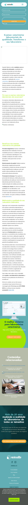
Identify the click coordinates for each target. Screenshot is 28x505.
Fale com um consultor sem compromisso (14, 441)
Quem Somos (14, 480)
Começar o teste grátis (14, 337)
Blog (14, 475)
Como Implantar (14, 472)
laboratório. (9, 196)
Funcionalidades (14, 469)
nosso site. (11, 290)
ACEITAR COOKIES (14, 499)
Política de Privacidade (19, 493)
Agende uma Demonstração (14, 477)
